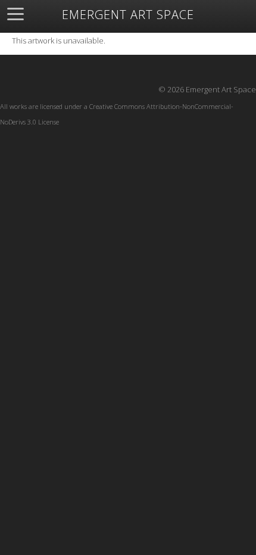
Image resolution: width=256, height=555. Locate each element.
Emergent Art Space (128, 15)
